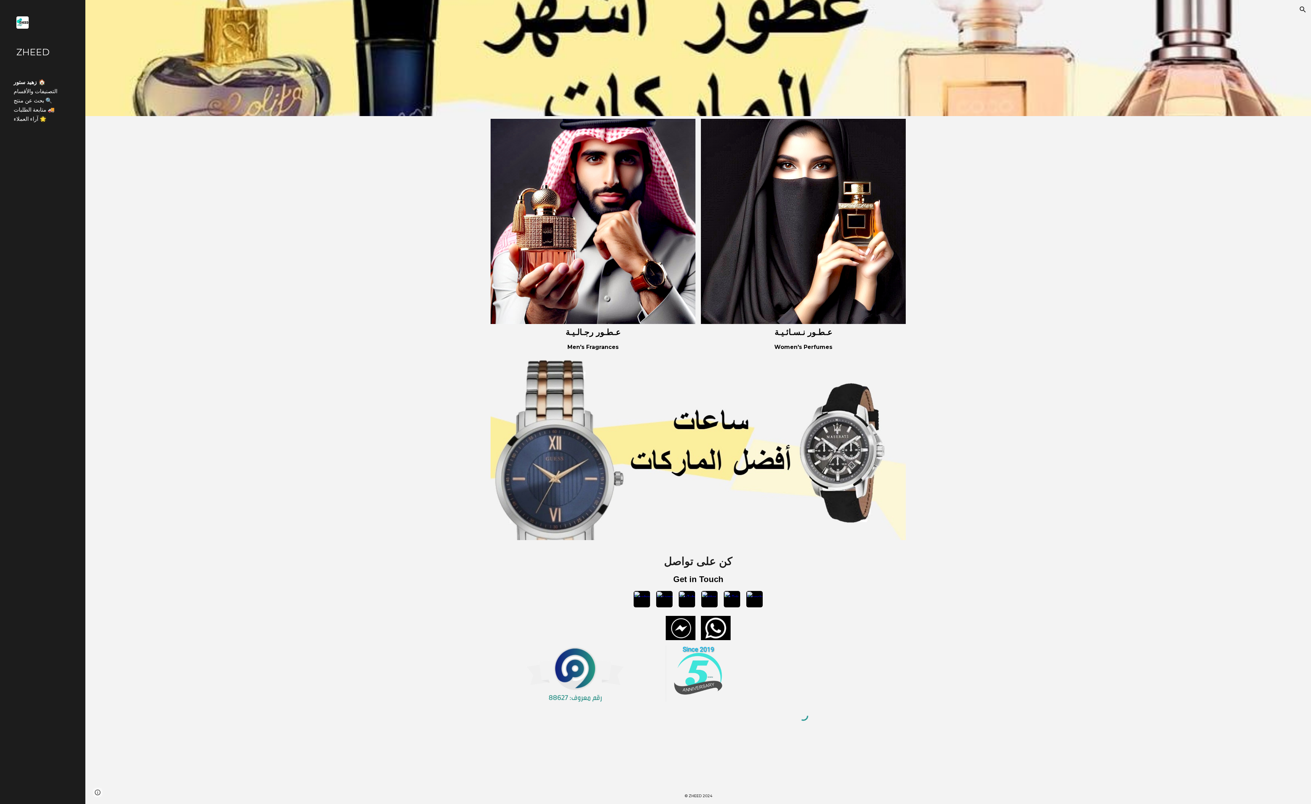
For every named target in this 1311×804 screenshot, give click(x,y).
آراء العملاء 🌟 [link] (30, 119)
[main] (593, 332)
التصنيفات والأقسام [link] (35, 91)
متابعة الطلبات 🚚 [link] (34, 110)
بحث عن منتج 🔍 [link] (33, 100)
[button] (1303, 9)
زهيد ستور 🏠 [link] (29, 82)
